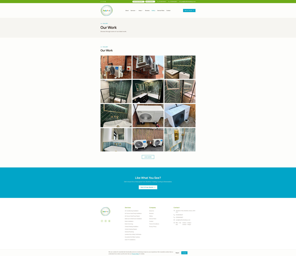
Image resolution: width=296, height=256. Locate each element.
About (126, 10)
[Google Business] (105, 1)
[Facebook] (101, 1)
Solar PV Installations (130, 239)
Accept (184, 252)
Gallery (153, 10)
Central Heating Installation (131, 226)
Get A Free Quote (147, 187)
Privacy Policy (152, 226)
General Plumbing (129, 231)
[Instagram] (103, 1)
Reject (177, 252)
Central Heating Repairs (131, 229)
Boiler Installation (129, 221)
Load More (148, 157)
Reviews (147, 10)
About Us (151, 210)
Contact (168, 10)
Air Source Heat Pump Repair (132, 216)
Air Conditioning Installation (131, 210)
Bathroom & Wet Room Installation (133, 218)
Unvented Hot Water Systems (132, 237)
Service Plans (160, 10)
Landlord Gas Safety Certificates (133, 234)
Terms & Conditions (154, 224)
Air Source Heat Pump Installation (133, 213)
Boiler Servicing (129, 224)
